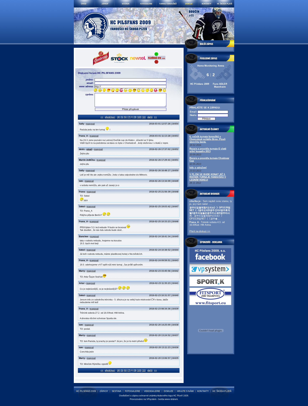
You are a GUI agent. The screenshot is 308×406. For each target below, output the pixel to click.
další (150, 117)
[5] (121, 117)
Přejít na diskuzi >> (199, 231)
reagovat (90, 124)
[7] (128, 117)
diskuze (188, 1)
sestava (125, 1)
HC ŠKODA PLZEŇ (221, 391)
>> (155, 117)
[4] (118, 117)
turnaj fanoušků (168, 1)
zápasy (105, 1)
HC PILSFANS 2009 (86, 391)
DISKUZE (168, 391)
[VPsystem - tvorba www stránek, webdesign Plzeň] (210, 274)
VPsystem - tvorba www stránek (162, 399)
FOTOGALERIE (132, 391)
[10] (139, 117)
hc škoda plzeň (224, 1)
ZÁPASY (104, 391)
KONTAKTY (203, 391)
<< (102, 117)
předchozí (110, 117)
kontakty (206, 1)
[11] (144, 117)
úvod (84, 1)
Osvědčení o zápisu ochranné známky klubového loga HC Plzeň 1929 (153, 396)
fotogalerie (146, 1)
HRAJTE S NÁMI (185, 391)
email (89, 149)
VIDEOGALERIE (152, 391)
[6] (125, 117)
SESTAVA (116, 391)
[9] (135, 117)
